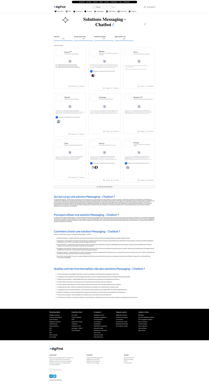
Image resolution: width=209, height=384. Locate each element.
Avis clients (74, 315)
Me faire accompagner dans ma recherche (61, 357)
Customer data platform (55, 317)
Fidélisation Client (76, 326)
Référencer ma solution (93, 359)
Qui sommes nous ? (129, 357)
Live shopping (97, 321)
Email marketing (53, 319)
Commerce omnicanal (121, 317)
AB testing (141, 315)
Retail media (97, 332)
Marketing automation (55, 321)
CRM (73, 319)
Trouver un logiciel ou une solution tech (60, 363)
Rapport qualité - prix (120, 36)
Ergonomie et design (77, 321)
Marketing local (53, 324)
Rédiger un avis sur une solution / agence (60, 361)
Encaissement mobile (121, 321)
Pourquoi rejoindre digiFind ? (94, 357)
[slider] (54, 40)
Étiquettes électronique (122, 324)
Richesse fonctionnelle (80, 36)
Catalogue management (100, 317)
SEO (50, 332)
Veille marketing (142, 328)
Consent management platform (146, 317)
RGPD (125, 361)
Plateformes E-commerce (100, 330)
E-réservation (119, 319)
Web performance (98, 337)
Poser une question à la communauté (59, 359)
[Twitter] (54, 376)
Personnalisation (76, 330)
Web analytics (141, 330)
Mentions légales (128, 359)
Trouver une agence (54, 364)
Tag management (142, 326)
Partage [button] (73, 86)
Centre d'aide (128, 363)
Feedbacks (74, 324)
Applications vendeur (121, 315)
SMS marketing (53, 335)
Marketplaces (97, 324)
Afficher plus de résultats (106, 187)
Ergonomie (57, 36)
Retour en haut (57, 370)
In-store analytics (142, 324)
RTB (50, 328)
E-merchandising (98, 319)
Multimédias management (100, 326)
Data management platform (145, 319)
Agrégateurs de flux (99, 315)
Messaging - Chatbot (77, 328)
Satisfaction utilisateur (100, 36)
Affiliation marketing (54, 315)
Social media (52, 337)
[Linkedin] (51, 376)
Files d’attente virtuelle (122, 326)
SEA (50, 330)
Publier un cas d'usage (93, 363)
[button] (149, 7)
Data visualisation (142, 321)
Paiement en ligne (98, 328)
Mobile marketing (53, 326)
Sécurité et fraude (98, 335)
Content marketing (76, 317)
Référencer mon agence (93, 361)
